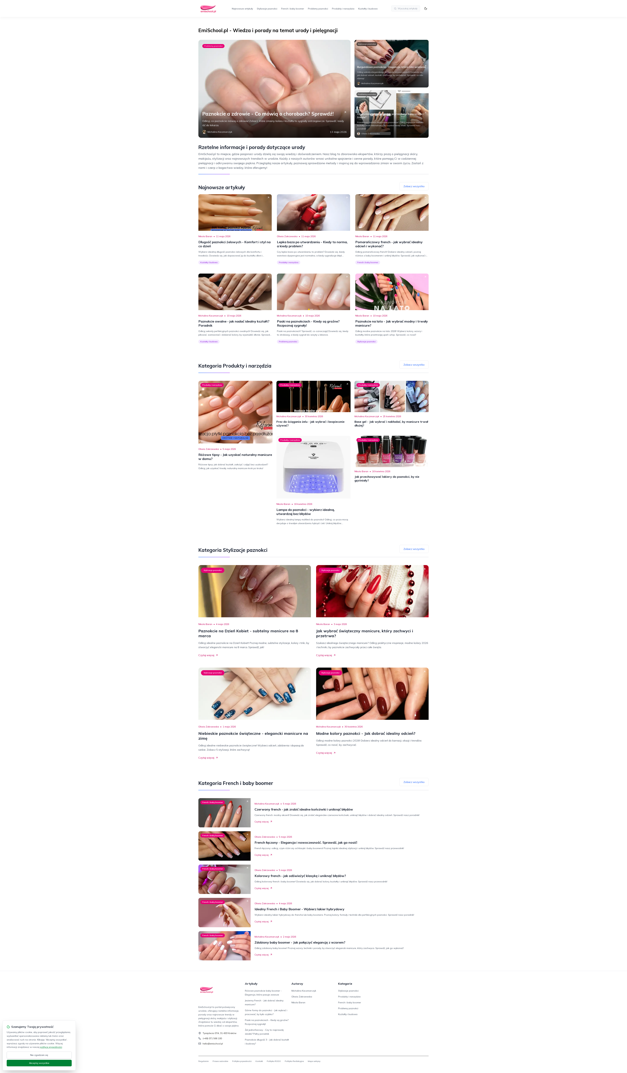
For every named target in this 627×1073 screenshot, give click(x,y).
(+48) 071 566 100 (212, 1038)
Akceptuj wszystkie (39, 1063)
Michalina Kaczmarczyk (210, 315)
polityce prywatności (51, 1047)
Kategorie (345, 984)
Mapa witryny (314, 1061)
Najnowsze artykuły (242, 8)
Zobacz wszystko (414, 186)
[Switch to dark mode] (426, 8)
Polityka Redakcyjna (294, 1061)
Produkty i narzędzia (343, 8)
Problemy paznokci (318, 8)
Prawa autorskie (220, 1061)
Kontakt (259, 1061)
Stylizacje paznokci (267, 8)
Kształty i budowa (368, 8)
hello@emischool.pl (213, 1043)
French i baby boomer (292, 8)
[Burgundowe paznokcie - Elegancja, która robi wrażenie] (391, 63)
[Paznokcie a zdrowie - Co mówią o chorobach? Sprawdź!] (274, 89)
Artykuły (251, 984)
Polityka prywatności (242, 1061)
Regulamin (203, 1061)
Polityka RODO (274, 1061)
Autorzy (297, 984)
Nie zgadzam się (39, 1055)
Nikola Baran (205, 236)
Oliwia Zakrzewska (287, 236)
